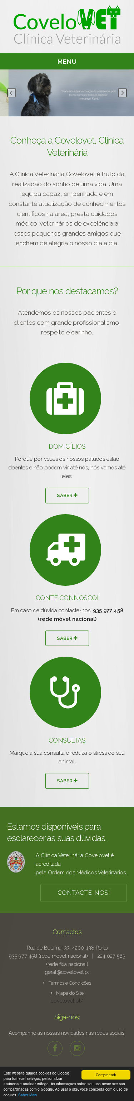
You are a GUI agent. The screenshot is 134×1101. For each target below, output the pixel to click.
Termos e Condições (69, 983)
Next (122, 92)
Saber (65, 495)
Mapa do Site (70, 993)
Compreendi (106, 1074)
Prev (11, 92)
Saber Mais (27, 1094)
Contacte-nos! (84, 892)
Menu (67, 61)
